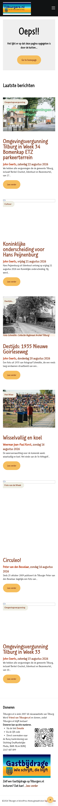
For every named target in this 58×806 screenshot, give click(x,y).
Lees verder (11, 184)
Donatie (20, 728)
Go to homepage (29, 59)
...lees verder (31, 786)
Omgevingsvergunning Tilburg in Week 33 (25, 649)
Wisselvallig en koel (22, 437)
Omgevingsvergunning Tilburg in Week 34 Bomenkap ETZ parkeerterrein (25, 149)
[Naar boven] (50, 799)
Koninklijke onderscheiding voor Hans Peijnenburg (23, 249)
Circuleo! (12, 560)
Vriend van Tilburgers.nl (19, 717)
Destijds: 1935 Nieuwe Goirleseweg (25, 349)
